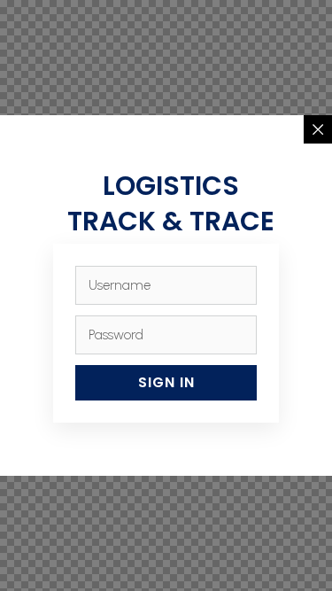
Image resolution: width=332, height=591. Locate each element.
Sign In (166, 382)
